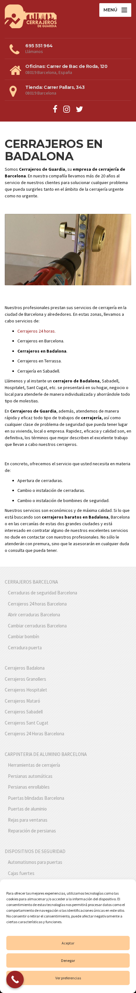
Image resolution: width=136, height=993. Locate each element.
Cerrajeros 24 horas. (36, 331)
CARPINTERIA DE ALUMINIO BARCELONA (46, 754)
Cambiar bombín (23, 636)
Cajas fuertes (21, 873)
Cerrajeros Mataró (22, 701)
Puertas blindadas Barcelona (36, 798)
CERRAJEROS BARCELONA (31, 582)
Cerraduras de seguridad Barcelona (42, 593)
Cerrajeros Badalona (25, 668)
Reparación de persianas (32, 831)
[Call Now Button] (15, 979)
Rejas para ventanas (27, 820)
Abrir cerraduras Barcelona (34, 615)
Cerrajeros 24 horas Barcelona (37, 604)
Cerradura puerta (25, 648)
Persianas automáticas (30, 776)
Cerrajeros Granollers (25, 679)
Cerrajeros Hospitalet (26, 690)
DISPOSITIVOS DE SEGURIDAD (35, 851)
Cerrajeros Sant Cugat (26, 723)
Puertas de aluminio (27, 809)
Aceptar (68, 943)
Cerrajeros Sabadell (24, 712)
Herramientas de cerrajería (34, 765)
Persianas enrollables (29, 787)
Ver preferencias (68, 978)
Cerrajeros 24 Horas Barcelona (34, 734)
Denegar (68, 960)
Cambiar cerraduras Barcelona (37, 626)
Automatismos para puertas (35, 862)
